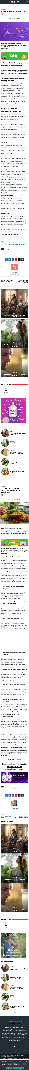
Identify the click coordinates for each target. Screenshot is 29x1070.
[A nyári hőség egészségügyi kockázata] (5, 462)
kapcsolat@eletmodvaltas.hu (17, 1042)
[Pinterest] (16, 259)
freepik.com (6, 241)
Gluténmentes (11, 250)
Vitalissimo (8, 252)
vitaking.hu (7, 237)
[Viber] (13, 259)
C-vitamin (11, 122)
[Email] (19, 259)
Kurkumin (4, 156)
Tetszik (5, 387)
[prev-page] (2, 380)
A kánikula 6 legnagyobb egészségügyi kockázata (14, 345)
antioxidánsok (6, 124)
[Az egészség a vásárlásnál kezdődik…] (5, 472)
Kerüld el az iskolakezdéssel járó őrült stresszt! (14, 316)
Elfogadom (8, 1068)
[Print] (22, 259)
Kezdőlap (3, 6)
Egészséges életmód (9, 249)
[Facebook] (6, 259)
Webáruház (14, 252)
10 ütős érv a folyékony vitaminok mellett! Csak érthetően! (22, 281)
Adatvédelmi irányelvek (18, 1068)
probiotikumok (13, 200)
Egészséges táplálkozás (18, 249)
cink (23, 122)
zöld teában (4, 184)
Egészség (7, 6)
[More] (23, 18)
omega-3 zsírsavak (7, 171)
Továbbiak (14, 477)
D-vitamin (17, 143)
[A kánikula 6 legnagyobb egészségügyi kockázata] (14, 333)
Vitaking (3, 252)
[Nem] (27, 1065)
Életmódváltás (4, 250)
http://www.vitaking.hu (14, 274)
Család (14, 313)
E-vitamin (16, 122)
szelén (20, 122)
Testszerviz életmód (19, 250)
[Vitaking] (2, 14)
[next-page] (4, 380)
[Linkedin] (9, 259)
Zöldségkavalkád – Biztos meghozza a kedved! (7, 281)
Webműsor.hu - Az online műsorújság (17, 1050)
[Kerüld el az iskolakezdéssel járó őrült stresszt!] (14, 303)
